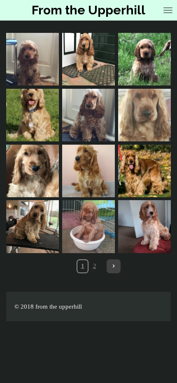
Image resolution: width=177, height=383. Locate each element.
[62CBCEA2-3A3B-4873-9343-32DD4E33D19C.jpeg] (33, 59)
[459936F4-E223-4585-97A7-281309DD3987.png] (88, 227)
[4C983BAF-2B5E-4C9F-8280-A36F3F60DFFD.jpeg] (88, 171)
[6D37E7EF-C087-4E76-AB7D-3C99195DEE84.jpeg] (144, 171)
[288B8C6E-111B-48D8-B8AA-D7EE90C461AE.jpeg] (88, 59)
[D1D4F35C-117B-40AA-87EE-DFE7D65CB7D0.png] (144, 59)
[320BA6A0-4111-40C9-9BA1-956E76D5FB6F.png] (33, 171)
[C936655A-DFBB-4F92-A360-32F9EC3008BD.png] (144, 115)
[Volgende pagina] (114, 266)
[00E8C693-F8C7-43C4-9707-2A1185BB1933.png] (33, 115)
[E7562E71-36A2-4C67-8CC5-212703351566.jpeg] (33, 227)
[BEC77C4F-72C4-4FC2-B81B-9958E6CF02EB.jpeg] (88, 115)
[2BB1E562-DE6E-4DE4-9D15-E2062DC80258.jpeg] (144, 227)
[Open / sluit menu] (168, 10)
